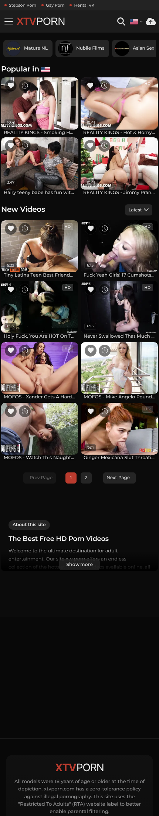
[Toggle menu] (8, 21)
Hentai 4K (84, 5)
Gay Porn (55, 5)
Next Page (118, 478)
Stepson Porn (22, 5)
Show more (79, 564)
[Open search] (121, 21)
